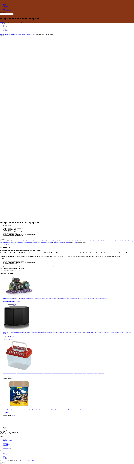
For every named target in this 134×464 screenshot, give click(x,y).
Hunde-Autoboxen (102, 240)
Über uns (5, 439)
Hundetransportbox (19, 242)
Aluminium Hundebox (77, 240)
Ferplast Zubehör (32, 373)
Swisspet (43, 242)
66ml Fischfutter (5, 409)
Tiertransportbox (48, 242)
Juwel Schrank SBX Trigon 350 (90, 332)
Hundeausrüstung (110, 240)
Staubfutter (59, 409)
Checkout (5, 457)
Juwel (61, 332)
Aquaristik (10, 409)
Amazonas (4, 298)
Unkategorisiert (55, 240)
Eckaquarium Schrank (56, 332)
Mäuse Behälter (70, 373)
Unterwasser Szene (91, 298)
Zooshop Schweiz (66, 242)
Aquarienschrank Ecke (6, 332)
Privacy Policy (31, 460)
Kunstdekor (61, 298)
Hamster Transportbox (47, 373)
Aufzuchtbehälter (10, 373)
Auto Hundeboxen (30, 34)
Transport (95, 373)
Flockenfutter (46, 409)
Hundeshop (5, 34)
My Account (5, 458)
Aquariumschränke (40, 332)
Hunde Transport (93, 240)
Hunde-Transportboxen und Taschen (17, 34)
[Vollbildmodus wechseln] (2, 462)
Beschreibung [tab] (6, 244)
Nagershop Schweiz (90, 373)
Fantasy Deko (50, 298)
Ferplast (14, 373)
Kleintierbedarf (54, 373)
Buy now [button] (14, 304)
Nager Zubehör (83, 373)
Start (1, 34)
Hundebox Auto (123, 240)
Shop (4, 22)
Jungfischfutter (54, 409)
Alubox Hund (68, 240)
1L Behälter (5, 373)
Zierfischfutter (79, 409)
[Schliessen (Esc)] (4, 462)
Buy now (2, 239)
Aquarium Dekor (23, 298)
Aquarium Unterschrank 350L (16, 332)
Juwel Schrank (81, 332)
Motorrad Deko (72, 298)
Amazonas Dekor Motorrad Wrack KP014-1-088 (11, 301)
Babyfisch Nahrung (35, 409)
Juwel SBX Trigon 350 (75, 332)
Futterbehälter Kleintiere (39, 373)
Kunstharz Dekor (66, 298)
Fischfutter (41, 409)
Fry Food (50, 409)
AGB (4, 441)
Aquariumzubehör (38, 298)
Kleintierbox (65, 373)
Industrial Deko (55, 298)
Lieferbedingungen (7, 448)
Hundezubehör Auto (28, 242)
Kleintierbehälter (60, 373)
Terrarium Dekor (84, 298)
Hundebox (117, 240)
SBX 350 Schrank (107, 332)
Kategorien (5, 454)
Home (1, 22)
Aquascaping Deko (44, 298)
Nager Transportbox (77, 373)
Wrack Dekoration (97, 298)
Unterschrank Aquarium (124, 332)
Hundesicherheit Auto (9, 242)
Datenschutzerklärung (7, 440)
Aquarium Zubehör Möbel (25, 332)
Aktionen (18, 240)
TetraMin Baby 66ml (73, 409)
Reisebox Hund (36, 242)
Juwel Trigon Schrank (100, 332)
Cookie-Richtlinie (7, 444)
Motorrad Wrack (78, 298)
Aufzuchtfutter (29, 409)
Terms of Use (23, 460)
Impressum (5, 443)
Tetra (63, 409)
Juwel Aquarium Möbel (67, 332)
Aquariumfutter (15, 409)
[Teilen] (3, 462)
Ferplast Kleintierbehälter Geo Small (23, 373)
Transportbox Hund (57, 242)
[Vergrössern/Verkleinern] (0, 462)
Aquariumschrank (34, 332)
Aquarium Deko (16, 298)
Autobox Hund (85, 240)
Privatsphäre (5, 445)
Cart (4, 456)
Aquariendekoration (10, 298)
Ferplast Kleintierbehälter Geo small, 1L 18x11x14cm (12, 376)
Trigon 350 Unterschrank (115, 332)
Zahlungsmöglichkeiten (8, 446)
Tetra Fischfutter (66, 409)
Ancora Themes (3, 460)
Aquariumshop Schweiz (30, 298)
